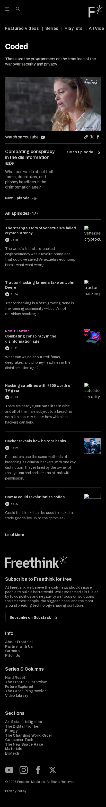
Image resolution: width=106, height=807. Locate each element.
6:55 (14, 504)
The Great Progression (26, 691)
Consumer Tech (19, 740)
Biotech (12, 753)
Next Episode (17, 198)
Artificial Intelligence (23, 722)
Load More (14, 535)
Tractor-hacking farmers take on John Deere (39, 285)
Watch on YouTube (22, 137)
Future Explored (19, 687)
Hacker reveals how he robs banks (35, 441)
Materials (13, 749)
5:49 (14, 448)
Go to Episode (80, 152)
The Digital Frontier (22, 726)
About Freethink (19, 642)
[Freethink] (96, 11)
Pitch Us (12, 656)
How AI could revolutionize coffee (35, 497)
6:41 (14, 348)
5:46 (14, 294)
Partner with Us (19, 647)
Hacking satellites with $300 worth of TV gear (38, 388)
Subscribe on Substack (30, 618)
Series (51, 28)
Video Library (16, 696)
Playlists (73, 28)
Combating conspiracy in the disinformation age (30, 338)
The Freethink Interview (26, 682)
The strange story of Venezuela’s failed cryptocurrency (40, 230)
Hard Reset (15, 678)
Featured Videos (22, 28)
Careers (12, 651)
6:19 (14, 397)
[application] (53, 104)
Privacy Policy (15, 791)
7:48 (14, 240)
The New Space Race (24, 744)
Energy (11, 731)
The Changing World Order (28, 735)
